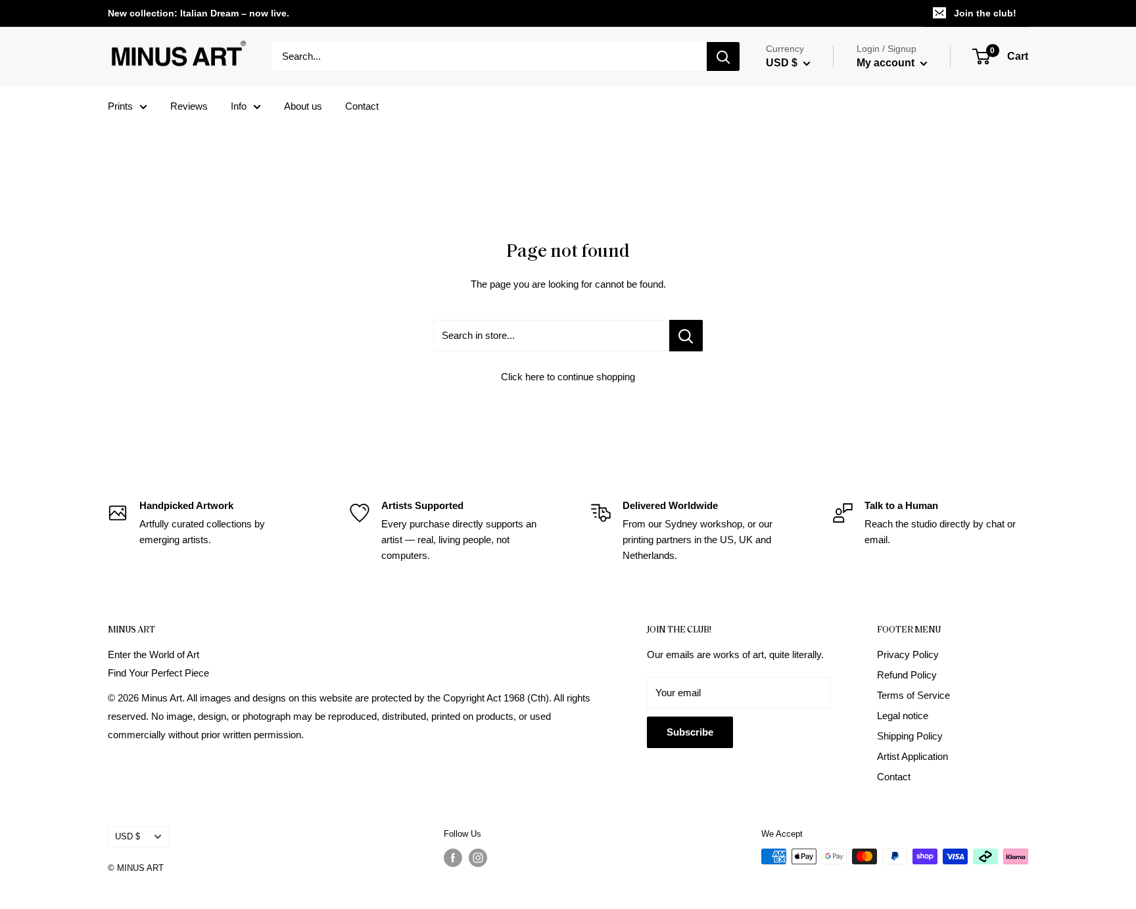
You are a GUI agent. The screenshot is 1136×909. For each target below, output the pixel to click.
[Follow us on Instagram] (478, 858)
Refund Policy (907, 674)
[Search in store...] (686, 335)
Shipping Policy (910, 736)
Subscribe (690, 732)
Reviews (189, 106)
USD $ (127, 836)
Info (239, 106)
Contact (362, 106)
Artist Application (912, 756)
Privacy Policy (908, 654)
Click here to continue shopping (568, 376)
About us (303, 106)
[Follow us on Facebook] (453, 858)
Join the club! (985, 13)
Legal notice (902, 715)
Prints (120, 106)
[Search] (723, 56)
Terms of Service (913, 695)
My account (887, 62)
